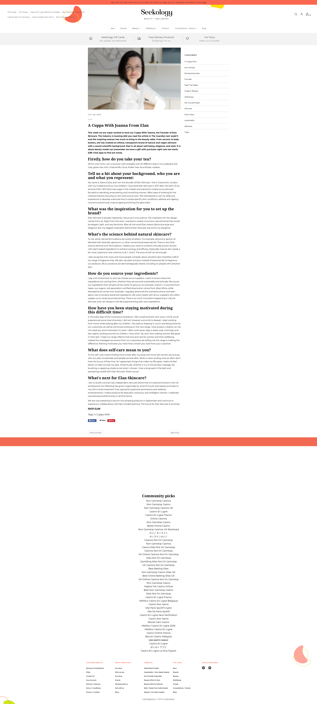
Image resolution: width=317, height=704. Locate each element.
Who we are (119, 672)
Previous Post (96, 433)
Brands (123, 28)
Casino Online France (159, 633)
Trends (175, 684)
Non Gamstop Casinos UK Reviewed (158, 529)
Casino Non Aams (159, 604)
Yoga (187, 132)
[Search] (294, 15)
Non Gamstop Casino (65, 17)
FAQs (88, 672)
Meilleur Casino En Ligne (158, 629)
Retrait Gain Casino (158, 622)
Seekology (189, 97)
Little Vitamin (170, 699)
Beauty (175, 676)
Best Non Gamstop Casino (158, 590)
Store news (189, 114)
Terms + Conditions (93, 688)
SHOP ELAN (94, 408)
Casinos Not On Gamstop (19, 17)
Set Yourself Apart (192, 103)
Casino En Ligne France (158, 515)
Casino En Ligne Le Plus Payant (158, 650)
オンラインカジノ (158, 536)
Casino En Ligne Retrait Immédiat (45, 12)
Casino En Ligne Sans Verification (158, 615)
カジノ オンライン (158, 533)
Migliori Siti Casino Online (158, 586)
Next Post (175, 433)
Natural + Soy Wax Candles (154, 692)
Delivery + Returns (93, 684)
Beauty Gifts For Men (152, 680)
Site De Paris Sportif (158, 611)
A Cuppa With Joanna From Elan (118, 125)
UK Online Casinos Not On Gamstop (158, 554)
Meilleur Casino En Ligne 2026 (158, 625)
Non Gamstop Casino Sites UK (158, 572)
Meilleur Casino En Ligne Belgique (158, 600)
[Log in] (300, 15)
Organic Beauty (191, 91)
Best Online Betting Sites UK (159, 575)
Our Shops (23, 12)
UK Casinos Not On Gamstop (158, 565)
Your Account (91, 680)
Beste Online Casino (158, 525)
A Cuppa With (102, 414)
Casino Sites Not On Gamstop (158, 547)
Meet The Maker (191, 85)
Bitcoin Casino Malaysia (158, 636)
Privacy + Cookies (93, 692)
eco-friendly (190, 67)
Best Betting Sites (158, 568)
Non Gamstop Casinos (158, 500)
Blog (204, 28)
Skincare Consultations (95, 668)
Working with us (121, 684)
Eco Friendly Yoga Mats (153, 676)
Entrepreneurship (192, 73)
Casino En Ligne (158, 511)
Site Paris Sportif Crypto (158, 608)
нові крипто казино (158, 640)
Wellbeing (177, 680)
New (113, 28)
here (101, 153)
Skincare (188, 108)
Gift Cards (12, 12)
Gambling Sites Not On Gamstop (158, 561)
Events (117, 680)
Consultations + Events (181, 688)
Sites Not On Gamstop (158, 558)
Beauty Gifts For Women (153, 684)
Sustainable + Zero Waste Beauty (156, 672)
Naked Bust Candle (151, 668)
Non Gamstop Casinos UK (73, 12)
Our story (118, 668)
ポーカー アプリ (158, 647)
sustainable (189, 120)
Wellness (188, 126)
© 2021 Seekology (148, 699)
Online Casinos (158, 518)
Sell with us (119, 688)
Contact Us (90, 676)
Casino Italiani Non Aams (43, 17)
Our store (118, 676)
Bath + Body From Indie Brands (156, 688)
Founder (188, 79)
